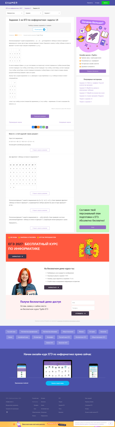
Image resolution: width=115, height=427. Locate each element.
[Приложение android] (7, 412)
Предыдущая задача (15, 122)
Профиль (36, 405)
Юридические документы (12, 405)
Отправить (79, 313)
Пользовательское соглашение (96, 424)
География (50, 337)
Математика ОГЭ (81, 337)
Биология (103, 332)
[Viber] (47, 127)
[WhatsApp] (43, 127)
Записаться (16, 256)
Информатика (44, 415)
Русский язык (11, 332)
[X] (35, 127)
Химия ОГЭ (49, 343)
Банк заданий (88, 398)
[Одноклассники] (38, 127)
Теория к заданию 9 (85, 102)
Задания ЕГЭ (62, 405)
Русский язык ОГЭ (64, 337)
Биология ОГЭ (63, 343)
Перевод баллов (89, 401)
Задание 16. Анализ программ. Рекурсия (91, 96)
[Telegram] (41, 127)
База (35, 408)
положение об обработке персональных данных (68, 321)
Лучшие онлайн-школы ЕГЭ (91, 412)
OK (110, 423)
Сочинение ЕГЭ (88, 405)
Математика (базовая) (50, 332)
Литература (37, 337)
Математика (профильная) (29, 332)
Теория (60, 401)
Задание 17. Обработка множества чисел (92, 93)
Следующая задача (65, 122)
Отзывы (87, 408)
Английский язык (23, 337)
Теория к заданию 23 (85, 99)
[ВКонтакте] (33, 127)
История (92, 332)
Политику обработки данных (81, 424)
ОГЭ (60, 398)
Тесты (60, 408)
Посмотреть (38, 29)
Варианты (61, 412)
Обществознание (68, 332)
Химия (10, 337)
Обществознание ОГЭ (98, 337)
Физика (81, 332)
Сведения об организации (12, 408)
